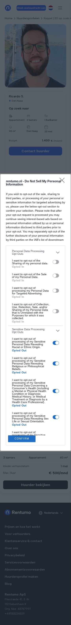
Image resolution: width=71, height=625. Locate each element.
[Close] (63, 181)
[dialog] (35, 312)
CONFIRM (22, 438)
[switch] (56, 262)
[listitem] (35, 252)
